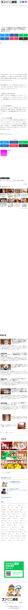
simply (9, 150)
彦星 (19, 180)
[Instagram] (26, 2)
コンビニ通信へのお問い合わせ (7, 603)
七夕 (15, 180)
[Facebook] (23, 2)
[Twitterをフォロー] (8, 153)
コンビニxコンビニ (7, 134)
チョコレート (3, 180)
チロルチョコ (10, 180)
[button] (25, 472)
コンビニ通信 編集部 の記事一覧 (14, 481)
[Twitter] (21, 2)
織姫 (23, 180)
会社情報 (20, 602)
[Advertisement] (14, 270)
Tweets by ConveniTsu (6, 497)
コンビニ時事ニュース (5, 178)
